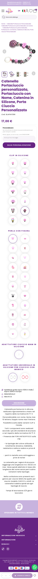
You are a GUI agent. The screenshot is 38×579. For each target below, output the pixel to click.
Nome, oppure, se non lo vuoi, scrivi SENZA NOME (16, 134)
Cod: (3, 114)
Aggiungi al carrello (23, 575)
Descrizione (19, 403)
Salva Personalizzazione (19, 145)
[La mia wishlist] (31, 11)
